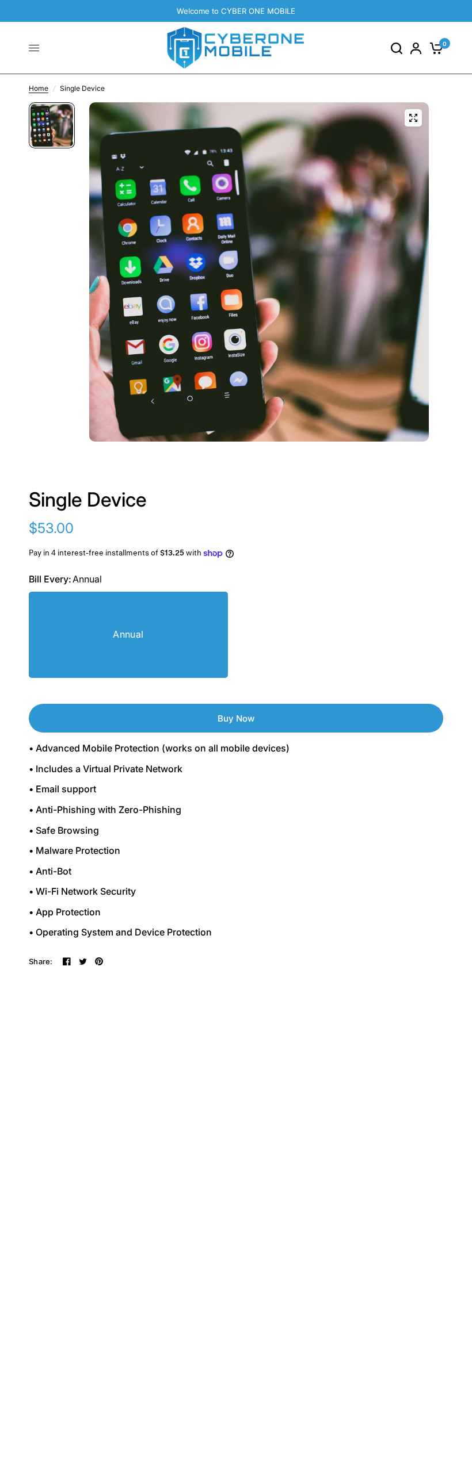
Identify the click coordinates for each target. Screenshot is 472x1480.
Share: (41, 961)
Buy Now (236, 718)
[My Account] (415, 48)
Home (38, 88)
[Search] (396, 48)
